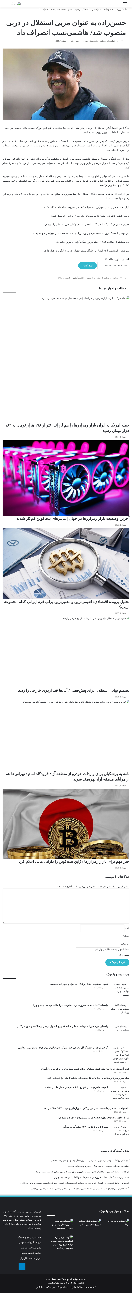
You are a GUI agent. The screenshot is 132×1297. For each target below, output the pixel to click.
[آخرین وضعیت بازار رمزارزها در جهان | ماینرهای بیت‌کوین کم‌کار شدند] (66, 478)
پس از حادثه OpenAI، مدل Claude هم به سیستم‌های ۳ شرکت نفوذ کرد (93, 1117)
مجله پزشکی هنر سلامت (56, 1287)
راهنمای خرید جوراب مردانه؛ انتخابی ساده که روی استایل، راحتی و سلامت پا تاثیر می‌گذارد (62, 1026)
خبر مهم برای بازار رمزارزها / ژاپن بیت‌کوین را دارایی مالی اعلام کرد (74, 861)
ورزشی (118, 9)
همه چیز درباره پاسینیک (29, 1237)
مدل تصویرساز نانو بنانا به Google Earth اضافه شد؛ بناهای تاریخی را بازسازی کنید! (88, 1078)
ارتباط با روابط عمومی (29, 1242)
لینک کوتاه (87, 265)
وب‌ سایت (124, 943)
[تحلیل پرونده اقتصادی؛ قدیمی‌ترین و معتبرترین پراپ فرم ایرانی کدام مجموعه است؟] (66, 563)
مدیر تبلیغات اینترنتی (31, 1247)
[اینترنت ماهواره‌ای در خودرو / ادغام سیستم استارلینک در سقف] (120, 1094)
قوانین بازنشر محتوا (31, 1253)
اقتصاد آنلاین (75, 41)
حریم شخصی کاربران (30, 1258)
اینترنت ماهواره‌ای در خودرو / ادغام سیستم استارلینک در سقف (76, 1087)
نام (127, 928)
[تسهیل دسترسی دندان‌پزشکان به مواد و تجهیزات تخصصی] (120, 991)
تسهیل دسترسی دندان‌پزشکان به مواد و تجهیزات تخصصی (79, 984)
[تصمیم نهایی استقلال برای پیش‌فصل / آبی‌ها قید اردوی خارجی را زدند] (66, 652)
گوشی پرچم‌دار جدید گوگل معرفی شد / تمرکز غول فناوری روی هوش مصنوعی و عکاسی (63, 1047)
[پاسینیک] (15, 3)
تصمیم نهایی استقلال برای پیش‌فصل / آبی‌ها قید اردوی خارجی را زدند (73, 690)
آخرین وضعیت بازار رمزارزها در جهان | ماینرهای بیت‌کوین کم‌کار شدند (72, 518)
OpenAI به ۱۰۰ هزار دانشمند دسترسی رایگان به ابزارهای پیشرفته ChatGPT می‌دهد (86, 1108)
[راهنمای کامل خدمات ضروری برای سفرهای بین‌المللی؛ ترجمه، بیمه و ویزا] (120, 1012)
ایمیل (126, 936)
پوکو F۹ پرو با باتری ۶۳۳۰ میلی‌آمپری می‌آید (85, 1127)
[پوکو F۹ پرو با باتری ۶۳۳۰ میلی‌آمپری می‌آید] (120, 1134)
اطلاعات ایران (76, 1287)
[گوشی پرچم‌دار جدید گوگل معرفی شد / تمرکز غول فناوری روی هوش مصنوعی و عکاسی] (120, 1055)
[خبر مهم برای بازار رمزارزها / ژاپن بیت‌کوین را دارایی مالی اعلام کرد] (66, 824)
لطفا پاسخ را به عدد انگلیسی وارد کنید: (111, 949)
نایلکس (39, 1287)
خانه (125, 9)
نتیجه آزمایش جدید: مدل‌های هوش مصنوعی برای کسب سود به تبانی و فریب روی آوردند (85, 1069)
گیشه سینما (90, 1287)
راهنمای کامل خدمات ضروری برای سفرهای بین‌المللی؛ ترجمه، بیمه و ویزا (70, 1005)
